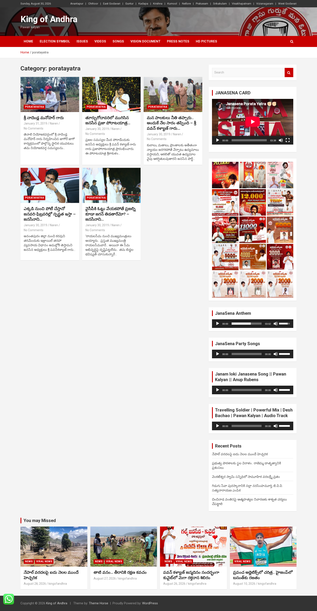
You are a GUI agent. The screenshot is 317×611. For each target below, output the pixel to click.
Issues (82, 41)
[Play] (217, 140)
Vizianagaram (264, 3)
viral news (44, 561)
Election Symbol (55, 41)
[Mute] (281, 140)
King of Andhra (48, 19)
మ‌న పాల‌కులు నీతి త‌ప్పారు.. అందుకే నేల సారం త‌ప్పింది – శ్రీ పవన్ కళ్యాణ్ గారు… (171, 123)
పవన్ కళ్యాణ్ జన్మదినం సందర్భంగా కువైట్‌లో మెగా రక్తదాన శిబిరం (191, 575)
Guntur (129, 3)
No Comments (33, 128)
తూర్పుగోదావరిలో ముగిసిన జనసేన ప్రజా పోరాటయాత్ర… (107, 120)
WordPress (150, 603)
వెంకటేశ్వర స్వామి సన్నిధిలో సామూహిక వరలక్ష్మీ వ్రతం (246, 477)
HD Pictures (206, 41)
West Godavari (287, 3)
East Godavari (111, 3)
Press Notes (178, 41)
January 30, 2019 (97, 129)
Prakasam (202, 3)
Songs (118, 41)
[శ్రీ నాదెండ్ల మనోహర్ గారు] (49, 94)
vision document (145, 41)
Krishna (157, 3)
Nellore (186, 3)
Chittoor (93, 3)
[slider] (247, 324)
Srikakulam (220, 3)
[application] (252, 122)
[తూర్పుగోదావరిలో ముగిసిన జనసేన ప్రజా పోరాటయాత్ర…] (111, 94)
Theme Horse (98, 603)
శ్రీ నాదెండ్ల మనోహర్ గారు (44, 117)
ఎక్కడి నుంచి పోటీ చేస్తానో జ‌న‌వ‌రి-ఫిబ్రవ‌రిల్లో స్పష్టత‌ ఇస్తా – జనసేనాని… (50, 214)
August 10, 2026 (244, 583)
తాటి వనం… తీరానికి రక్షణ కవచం (120, 572)
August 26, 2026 (174, 583)
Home (28, 41)
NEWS (29, 561)
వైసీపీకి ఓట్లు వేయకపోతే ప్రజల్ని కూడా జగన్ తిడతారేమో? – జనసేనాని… (110, 214)
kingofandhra (58, 583)
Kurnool (172, 3)
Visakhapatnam (241, 3)
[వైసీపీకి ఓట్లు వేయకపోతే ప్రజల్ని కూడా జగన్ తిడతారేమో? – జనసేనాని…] (111, 185)
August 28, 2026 (35, 583)
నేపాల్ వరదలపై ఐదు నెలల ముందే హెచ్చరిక (240, 454)
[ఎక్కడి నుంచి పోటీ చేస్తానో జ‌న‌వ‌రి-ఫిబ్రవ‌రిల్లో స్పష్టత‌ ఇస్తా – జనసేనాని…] (49, 185)
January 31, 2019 (35, 123)
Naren (54, 123)
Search (289, 72)
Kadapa (143, 3)
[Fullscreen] (288, 140)
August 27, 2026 (105, 578)
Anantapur (76, 3)
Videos (100, 41)
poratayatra (34, 106)
